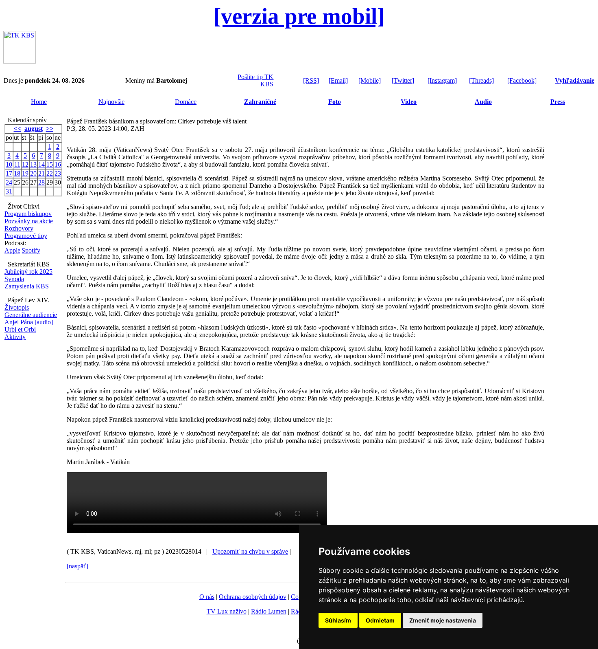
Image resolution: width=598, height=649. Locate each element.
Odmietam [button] (380, 620)
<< (17, 128)
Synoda (14, 278)
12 (25, 164)
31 (9, 191)
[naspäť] (77, 566)
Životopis (16, 307)
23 (58, 173)
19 (25, 173)
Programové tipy (25, 235)
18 (17, 173)
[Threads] (481, 80)
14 (41, 164)
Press (557, 101)
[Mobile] (369, 80)
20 (33, 173)
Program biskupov (28, 213)
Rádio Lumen (268, 611)
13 (33, 164)
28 (41, 182)
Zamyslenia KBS (26, 286)
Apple (12, 250)
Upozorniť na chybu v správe (250, 551)
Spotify (31, 250)
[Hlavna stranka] (19, 61)
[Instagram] (442, 80)
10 (9, 164)
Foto (334, 101)
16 (58, 164)
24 (9, 182)
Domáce (185, 101)
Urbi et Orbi (20, 329)
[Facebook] (522, 80)
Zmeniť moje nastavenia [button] (442, 620)
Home (39, 101)
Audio (483, 101)
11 (17, 164)
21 (41, 173)
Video (409, 101)
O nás (206, 596)
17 (9, 173)
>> (49, 128)
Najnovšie (111, 101)
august (33, 128)
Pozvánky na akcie (28, 221)
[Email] (338, 80)
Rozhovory (18, 228)
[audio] (44, 322)
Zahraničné (260, 101)
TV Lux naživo (227, 611)
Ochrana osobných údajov (252, 596)
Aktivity (15, 336)
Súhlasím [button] (338, 620)
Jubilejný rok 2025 (28, 271)
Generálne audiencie (30, 314)
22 (49, 173)
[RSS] (311, 80)
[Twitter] (403, 80)
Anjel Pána (18, 322)
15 (49, 164)
